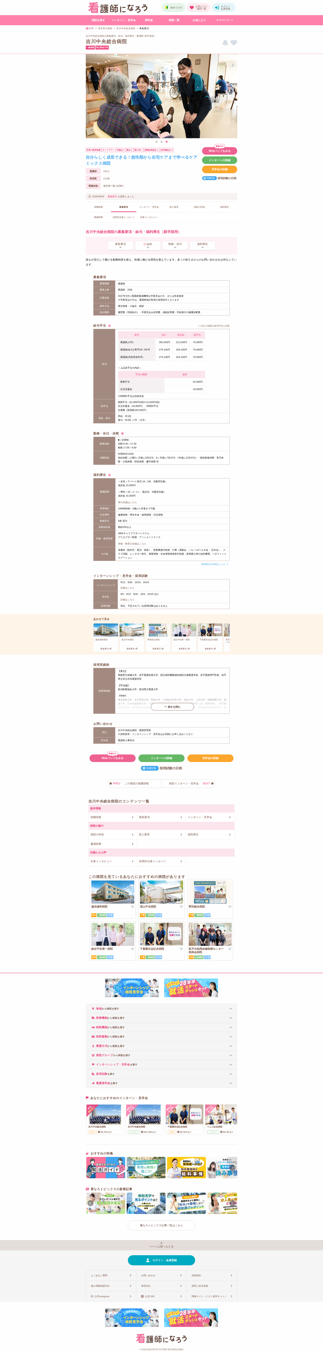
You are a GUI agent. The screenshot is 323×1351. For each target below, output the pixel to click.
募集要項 (112, 196)
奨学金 (149, 20)
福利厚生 (202, 244)
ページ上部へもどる (161, 1246)
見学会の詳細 (220, 169)
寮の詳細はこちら (127, 502)
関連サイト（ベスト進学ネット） (209, 1296)
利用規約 (196, 1275)
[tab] (161, 1008)
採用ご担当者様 (200, 1286)
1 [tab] (156, 142)
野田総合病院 (197, 906)
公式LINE (150, 1296)
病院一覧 (174, 20)
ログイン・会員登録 (165, 1260)
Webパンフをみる (220, 150)
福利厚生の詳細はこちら (213, 564)
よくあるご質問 (99, 1275)
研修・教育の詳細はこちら (132, 543)
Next (233, 96)
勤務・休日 (175, 244)
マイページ (222, 20)
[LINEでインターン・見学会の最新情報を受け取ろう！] (225, 42)
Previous (90, 96)
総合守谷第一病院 (102, 948)
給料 (149, 244)
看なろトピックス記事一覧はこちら (161, 1225)
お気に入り (199, 20)
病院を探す (98, 20)
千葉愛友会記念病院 (152, 948)
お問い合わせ (148, 1275)
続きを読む (174, 706)
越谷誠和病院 (99, 906)
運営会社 (146, 1286)
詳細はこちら (127, 587)
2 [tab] (161, 142)
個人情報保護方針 (100, 1286)
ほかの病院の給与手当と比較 (215, 326)
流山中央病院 (148, 906)
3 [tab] (166, 142)
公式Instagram (102, 1296)
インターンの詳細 (219, 160)
